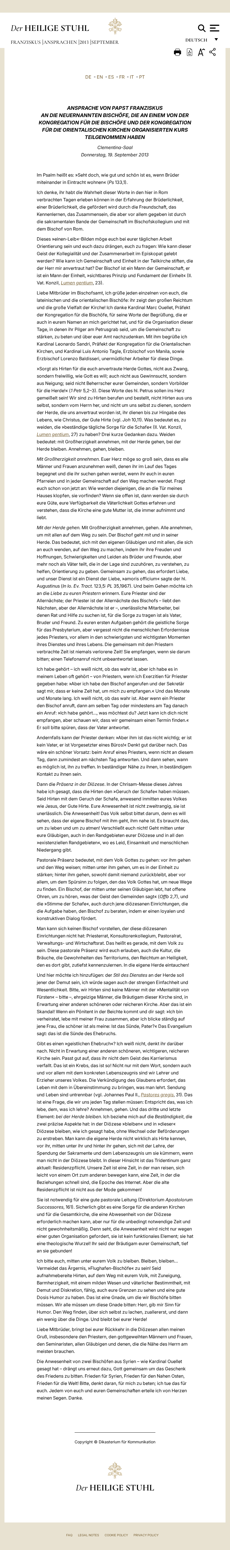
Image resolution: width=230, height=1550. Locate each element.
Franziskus (26, 42)
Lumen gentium (77, 283)
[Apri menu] (213, 28)
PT (142, 77)
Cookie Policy (116, 1535)
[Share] (213, 53)
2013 (85, 42)
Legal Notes (88, 1535)
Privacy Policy (146, 1535)
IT (132, 77)
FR (122, 77)
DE (88, 77)
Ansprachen (60, 42)
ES (111, 77)
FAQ (69, 1535)
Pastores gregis (157, 1094)
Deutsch (198, 41)
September (105, 42)
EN (100, 77)
